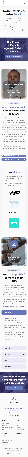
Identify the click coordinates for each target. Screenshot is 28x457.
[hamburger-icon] (25, 3)
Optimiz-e (18, 450)
